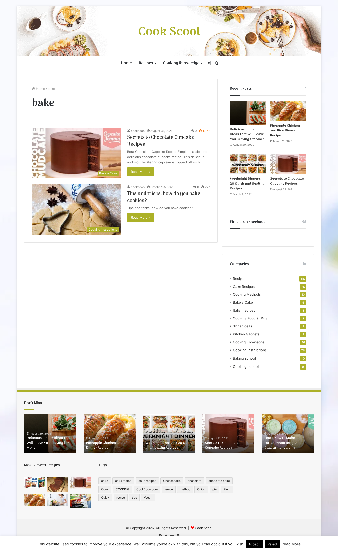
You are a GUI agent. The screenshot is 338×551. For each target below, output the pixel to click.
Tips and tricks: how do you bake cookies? (163, 197)
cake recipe (123, 481)
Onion (201, 489)
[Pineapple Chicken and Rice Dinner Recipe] (288, 111)
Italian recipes (244, 310)
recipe (120, 497)
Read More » (140, 172)
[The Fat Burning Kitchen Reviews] (34, 483)
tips (134, 497)
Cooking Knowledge (181, 63)
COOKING (122, 489)
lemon (169, 489)
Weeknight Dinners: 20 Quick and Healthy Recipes (247, 183)
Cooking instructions (249, 350)
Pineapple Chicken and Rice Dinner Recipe (285, 130)
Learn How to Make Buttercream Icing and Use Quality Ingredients (285, 443)
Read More (291, 544)
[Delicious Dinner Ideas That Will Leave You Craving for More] (248, 113)
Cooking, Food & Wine (250, 318)
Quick (105, 497)
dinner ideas (242, 326)
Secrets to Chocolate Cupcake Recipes (160, 141)
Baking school (244, 358)
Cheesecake (172, 481)
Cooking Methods (247, 294)
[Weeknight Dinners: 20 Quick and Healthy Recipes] (248, 164)
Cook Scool (203, 528)
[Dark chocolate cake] (57, 485)
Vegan (148, 497)
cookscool (138, 131)
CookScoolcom (147, 489)
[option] (50, 433)
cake (104, 481)
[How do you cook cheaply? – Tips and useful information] (57, 500)
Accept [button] (254, 544)
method (185, 489)
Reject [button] (272, 544)
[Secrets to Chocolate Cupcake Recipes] (288, 164)
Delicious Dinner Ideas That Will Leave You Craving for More (247, 134)
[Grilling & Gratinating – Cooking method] (80, 501)
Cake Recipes (244, 287)
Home (126, 63)
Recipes (146, 63)
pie (214, 489)
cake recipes (147, 481)
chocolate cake (219, 481)
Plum (226, 489)
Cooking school (246, 366)
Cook (105, 489)
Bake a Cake (243, 302)
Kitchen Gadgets (246, 334)
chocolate (194, 481)
